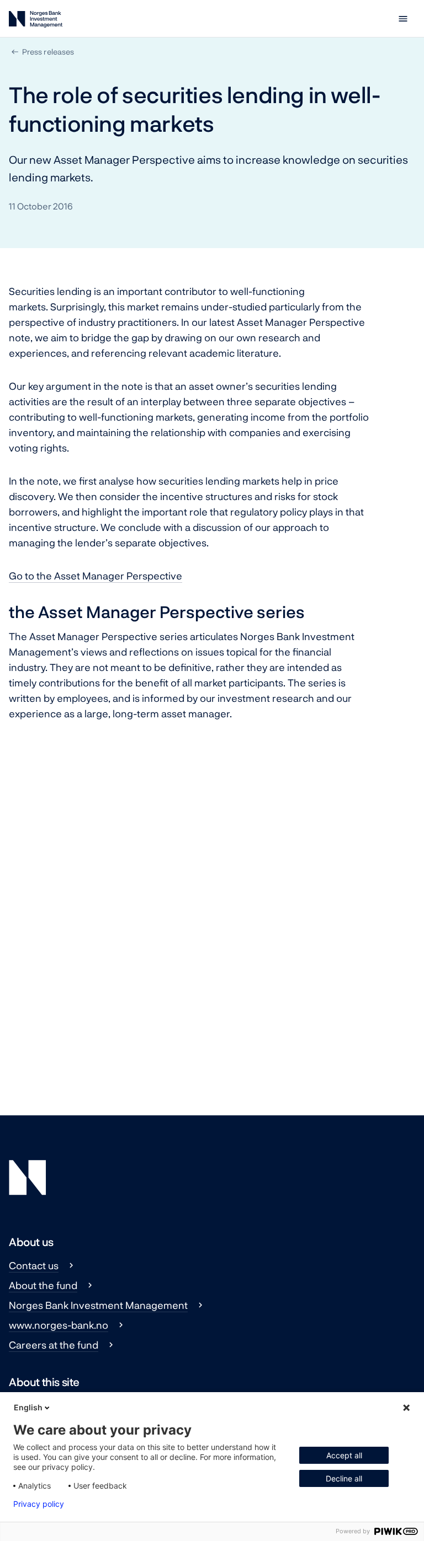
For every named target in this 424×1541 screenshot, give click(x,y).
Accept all (344, 1455)
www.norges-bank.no (58, 1325)
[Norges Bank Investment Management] (35, 21)
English (28, 1407)
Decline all (344, 1478)
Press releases (48, 51)
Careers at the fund (53, 1345)
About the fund (43, 1285)
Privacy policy (38, 1504)
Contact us (34, 1265)
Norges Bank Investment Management (98, 1305)
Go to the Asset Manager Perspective (95, 576)
